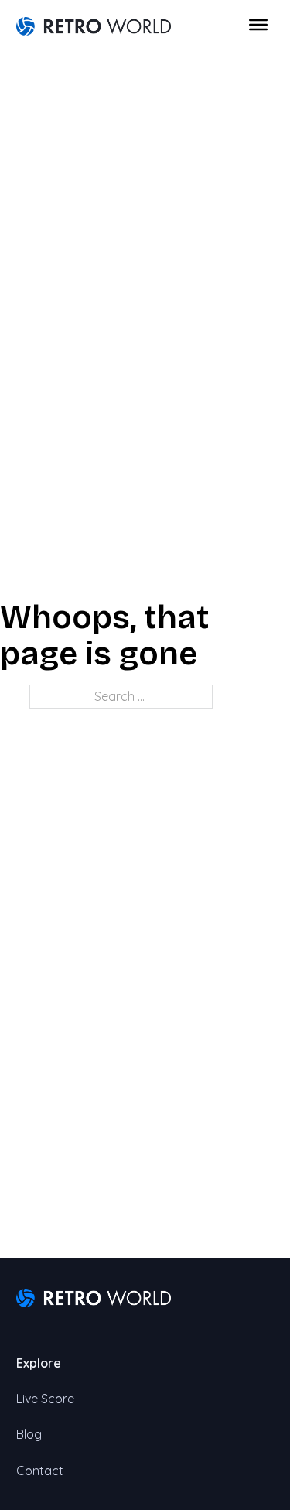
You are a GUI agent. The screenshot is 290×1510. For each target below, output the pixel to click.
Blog (29, 1434)
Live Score (45, 1398)
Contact (39, 1470)
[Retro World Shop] (93, 25)
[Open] (258, 24)
